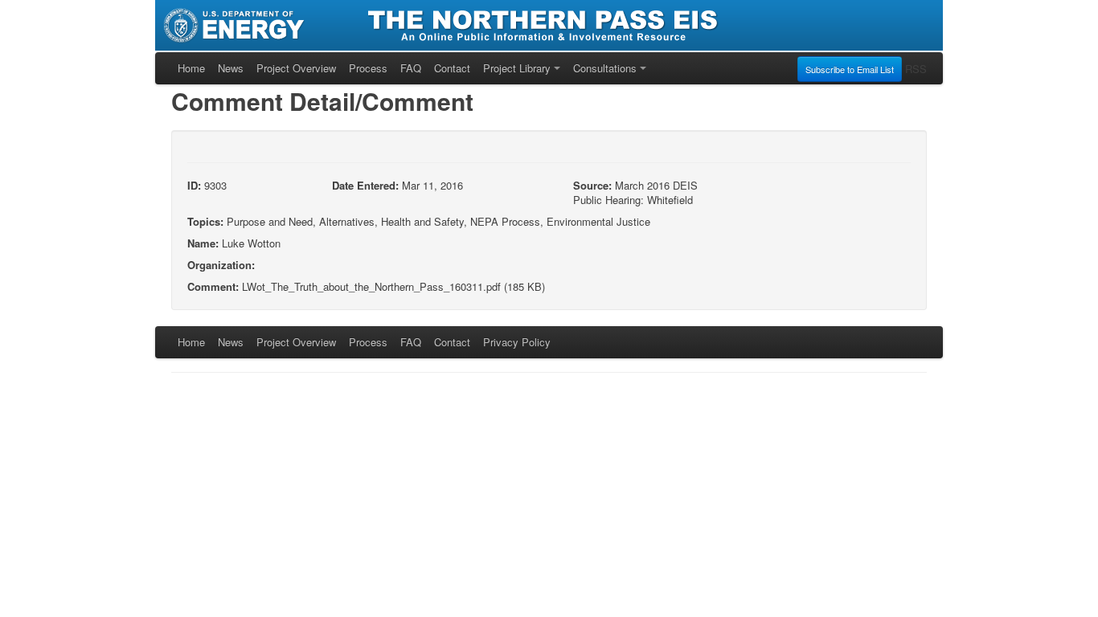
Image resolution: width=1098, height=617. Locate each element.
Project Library (517, 68)
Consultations (605, 68)
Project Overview (296, 68)
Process (368, 68)
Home (191, 68)
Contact (452, 68)
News (231, 68)
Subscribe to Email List (849, 69)
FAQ (410, 68)
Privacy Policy (517, 341)
